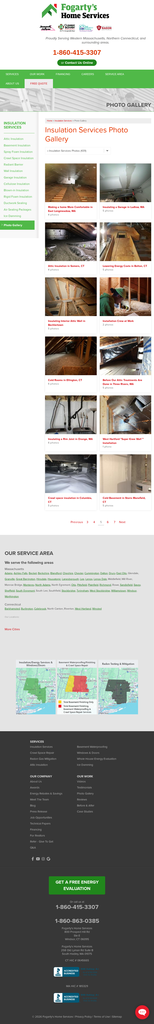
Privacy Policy (83, 1017)
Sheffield (10, 591)
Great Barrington (25, 579)
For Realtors (37, 836)
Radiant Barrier (13, 164)
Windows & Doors (88, 753)
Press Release (38, 811)
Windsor (132, 591)
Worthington (12, 597)
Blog (33, 805)
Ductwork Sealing (15, 203)
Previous (77, 522)
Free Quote (38, 83)
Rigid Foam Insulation (18, 196)
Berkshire (43, 573)
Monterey (28, 585)
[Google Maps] (48, 859)
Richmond (105, 585)
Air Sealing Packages (17, 209)
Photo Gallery (13, 225)
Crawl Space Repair (42, 753)
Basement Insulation (17, 145)
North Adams (43, 585)
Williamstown (118, 591)
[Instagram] (43, 859)
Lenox (89, 579)
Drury (112, 573)
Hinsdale (41, 579)
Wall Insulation (13, 171)
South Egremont (25, 591)
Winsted (97, 609)
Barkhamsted (12, 609)
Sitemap (117, 1017)
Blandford (56, 573)
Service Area (114, 74)
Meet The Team (39, 799)
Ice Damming (12, 216)
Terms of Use (102, 1017)
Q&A (33, 848)
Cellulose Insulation (17, 184)
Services (12, 74)
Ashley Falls (21, 573)
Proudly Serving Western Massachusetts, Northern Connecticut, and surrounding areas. (96, 40)
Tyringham (83, 591)
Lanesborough (70, 579)
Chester (78, 573)
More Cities (12, 629)
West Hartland (83, 609)
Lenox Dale (100, 579)
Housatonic (54, 579)
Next (122, 522)
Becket (33, 573)
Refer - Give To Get (41, 842)
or (77, 62)
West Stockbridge (100, 591)
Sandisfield (126, 585)
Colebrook (40, 609)
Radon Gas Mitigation (43, 759)
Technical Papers (40, 823)
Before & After (85, 805)
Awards (34, 787)
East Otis (121, 573)
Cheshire (68, 573)
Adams (9, 573)
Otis (73, 585)
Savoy (137, 585)
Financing (63, 74)
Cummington (92, 573)
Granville (10, 579)
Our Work (37, 74)
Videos (81, 781)
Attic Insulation (13, 139)
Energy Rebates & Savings (46, 793)
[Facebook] (32, 859)
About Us (12, 83)
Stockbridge (68, 591)
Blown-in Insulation (16, 190)
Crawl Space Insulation (19, 158)
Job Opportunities (41, 817)
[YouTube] (38, 859)
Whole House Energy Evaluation (96, 759)
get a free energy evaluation (77, 885)
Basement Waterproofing (92, 747)
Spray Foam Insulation (18, 152)
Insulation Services (15, 125)
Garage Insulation (15, 177)
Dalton (104, 573)
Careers (88, 74)
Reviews (82, 799)
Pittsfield (82, 585)
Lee (82, 579)
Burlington (27, 609)
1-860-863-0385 (77, 921)
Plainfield (93, 585)
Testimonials (84, 787)
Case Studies (85, 811)
